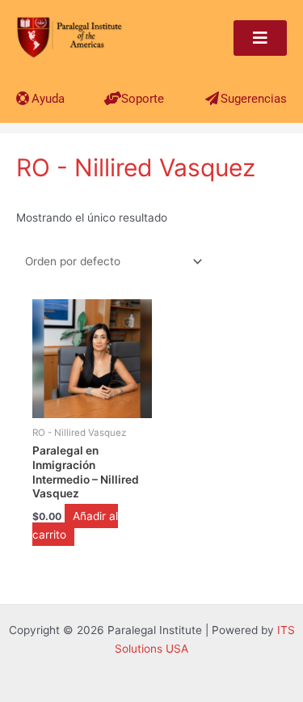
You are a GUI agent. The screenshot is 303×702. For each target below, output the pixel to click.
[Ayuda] (23, 98)
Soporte (142, 98)
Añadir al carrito (75, 525)
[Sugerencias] (212, 98)
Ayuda (48, 98)
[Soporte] (113, 98)
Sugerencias (254, 98)
